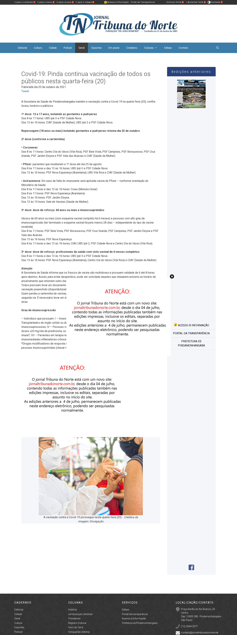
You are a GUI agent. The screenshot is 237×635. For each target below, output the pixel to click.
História (72, 609)
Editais (168, 47)
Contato (183, 47)
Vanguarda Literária (79, 631)
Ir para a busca (65, 2)
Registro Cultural (77, 623)
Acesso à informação (193, 325)
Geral (81, 47)
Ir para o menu (45, 2)
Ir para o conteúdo (24, 2)
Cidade (53, 47)
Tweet (25, 91)
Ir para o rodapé (85, 2)
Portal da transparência (191, 333)
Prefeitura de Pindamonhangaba (191, 343)
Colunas (149, 47)
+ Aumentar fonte (195, 2)
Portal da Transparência (143, 2)
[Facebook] (191, 569)
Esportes (96, 47)
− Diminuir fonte (174, 2)
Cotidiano (131, 47)
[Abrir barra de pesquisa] (217, 48)
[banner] (73, 431)
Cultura (38, 47)
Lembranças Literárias (80, 614)
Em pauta (114, 47)
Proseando (74, 618)
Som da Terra (75, 627)
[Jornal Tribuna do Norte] (118, 23)
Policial (68, 47)
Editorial (22, 47)
